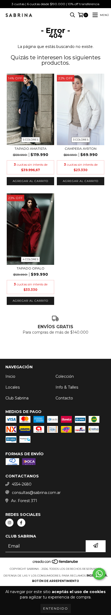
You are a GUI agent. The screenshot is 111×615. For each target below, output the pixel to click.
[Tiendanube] (55, 563)
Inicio (10, 376)
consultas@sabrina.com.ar (36, 492)
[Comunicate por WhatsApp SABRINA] (99, 574)
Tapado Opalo (30, 268)
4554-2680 (22, 484)
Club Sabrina (17, 398)
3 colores (80, 139)
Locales (12, 387)
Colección (65, 376)
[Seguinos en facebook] (21, 523)
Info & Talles (67, 387)
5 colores (30, 139)
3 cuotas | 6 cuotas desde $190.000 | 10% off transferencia (55, 4)
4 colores (30, 259)
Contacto (64, 398)
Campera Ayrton (80, 149)
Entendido (55, 608)
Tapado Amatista (31, 149)
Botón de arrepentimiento (55, 581)
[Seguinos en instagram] (9, 523)
